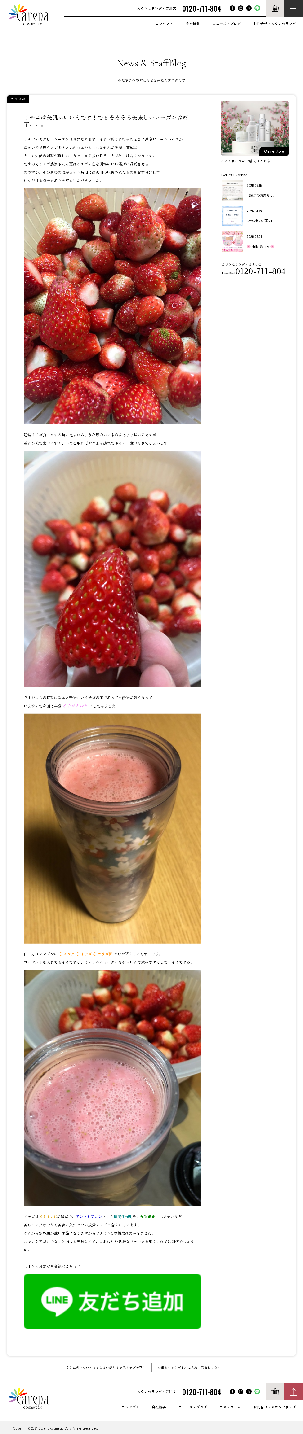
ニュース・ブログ (226, 23)
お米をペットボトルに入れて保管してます (189, 1367)
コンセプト (164, 23)
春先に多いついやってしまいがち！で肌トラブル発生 (106, 1367)
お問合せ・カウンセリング (274, 23)
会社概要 (193, 23)
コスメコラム (230, 1406)
